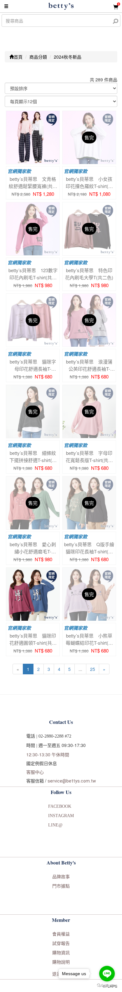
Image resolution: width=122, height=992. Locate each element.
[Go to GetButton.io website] (107, 986)
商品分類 (38, 57)
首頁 (18, 57)
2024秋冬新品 (67, 57)
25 (92, 669)
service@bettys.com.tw (72, 780)
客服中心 (35, 772)
